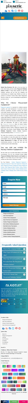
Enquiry (23, 401)
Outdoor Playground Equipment (19, 162)
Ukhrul (15, 381)
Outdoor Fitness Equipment (9, 217)
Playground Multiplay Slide (9, 230)
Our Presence (5, 339)
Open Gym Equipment (16, 163)
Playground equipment (6, 107)
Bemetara (16, 374)
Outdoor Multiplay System (9, 228)
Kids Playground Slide (10, 167)
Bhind (24, 389)
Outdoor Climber (15, 168)
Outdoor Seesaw (7, 168)
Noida (4, 366)
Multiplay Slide (13, 170)
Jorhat (24, 381)
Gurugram (5, 374)
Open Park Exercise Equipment (10, 219)
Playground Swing (17, 165)
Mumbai (18, 366)
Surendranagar (7, 370)
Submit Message (14, 205)
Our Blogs (4, 340)
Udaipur (10, 374)
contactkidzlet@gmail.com (16, 358)
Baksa (10, 378)
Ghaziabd (9, 366)
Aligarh (18, 385)
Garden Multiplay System (9, 234)
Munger (4, 385)
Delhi (14, 366)
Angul (8, 389)
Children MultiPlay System (9, 232)
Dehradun (4, 381)
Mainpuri (5, 378)
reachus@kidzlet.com (20, 2)
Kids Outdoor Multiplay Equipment (11, 224)
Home (6, 39)
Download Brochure (19, 18)
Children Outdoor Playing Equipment (11, 236)
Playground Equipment (6, 163)
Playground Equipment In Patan (15, 39)
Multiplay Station (5, 170)
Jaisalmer (13, 389)
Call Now (5, 401)
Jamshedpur (22, 374)
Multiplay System (23, 168)
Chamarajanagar (11, 385)
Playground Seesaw (8, 165)
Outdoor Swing (19, 167)
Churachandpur (21, 378)
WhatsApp (14, 401)
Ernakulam (10, 381)
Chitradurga (21, 370)
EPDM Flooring (20, 170)
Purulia (19, 381)
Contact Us (4, 343)
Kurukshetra (14, 370)
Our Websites (5, 342)
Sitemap (4, 337)
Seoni (3, 389)
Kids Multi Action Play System (10, 226)
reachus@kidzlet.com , (6, 358)
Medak (14, 378)
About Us (4, 334)
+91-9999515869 (7, 2)
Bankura (23, 385)
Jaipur (23, 366)
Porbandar (19, 389)
